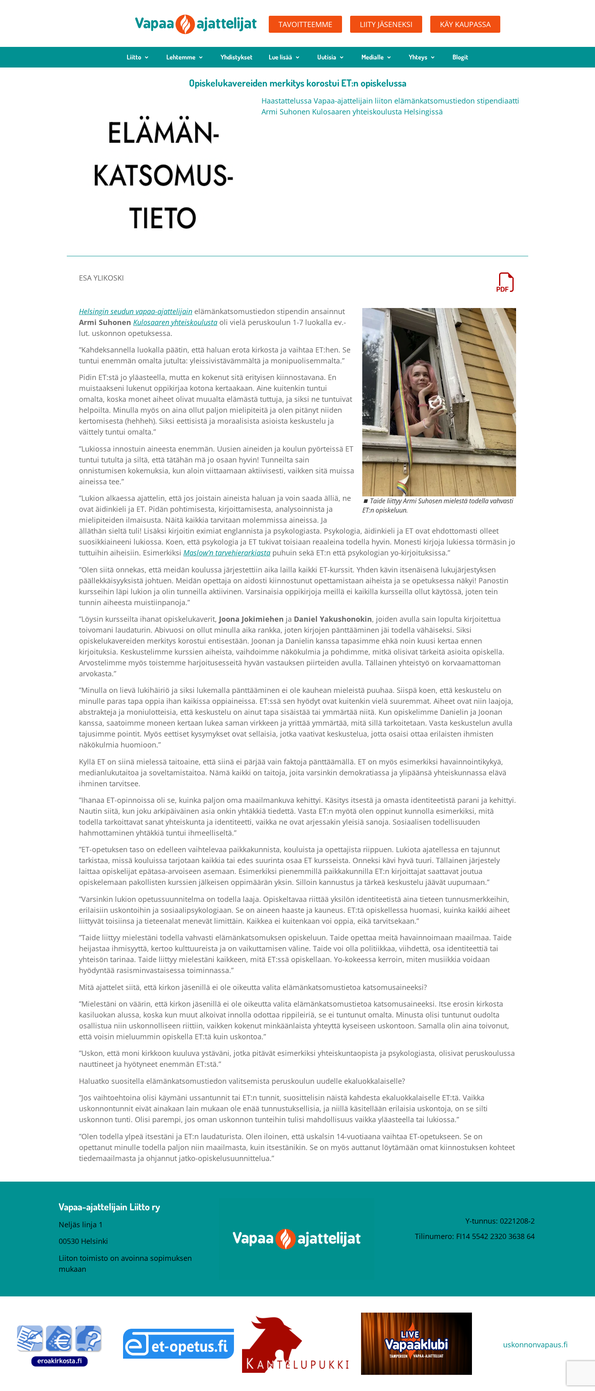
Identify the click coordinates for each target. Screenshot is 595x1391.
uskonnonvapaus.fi (535, 1344)
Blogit (460, 57)
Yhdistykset (237, 57)
